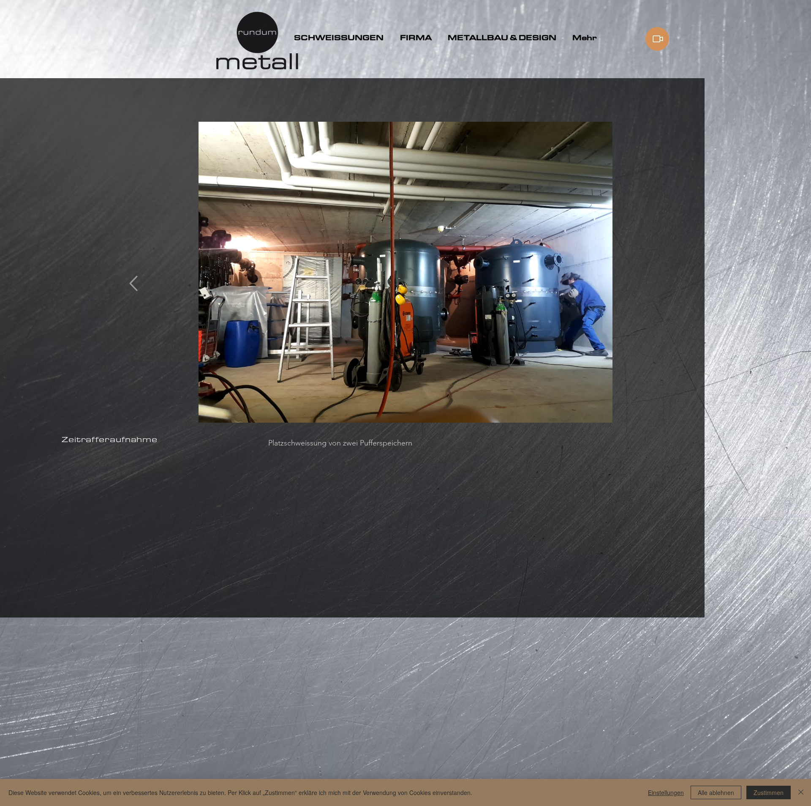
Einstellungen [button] (666, 792)
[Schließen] (801, 792)
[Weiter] (582, 272)
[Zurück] (229, 272)
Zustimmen (769, 792)
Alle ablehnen (716, 792)
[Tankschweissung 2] (406, 412)
